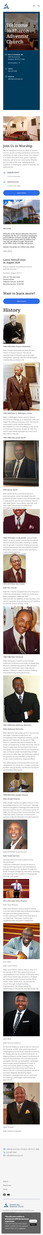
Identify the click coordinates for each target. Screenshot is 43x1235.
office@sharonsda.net (15, 79)
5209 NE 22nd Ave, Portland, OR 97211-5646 (22, 1149)
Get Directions (13, 63)
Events (5, 1181)
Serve (5, 1189)
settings (22, 1228)
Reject (33, 1224)
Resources (7, 1185)
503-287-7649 (12, 71)
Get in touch (21, 301)
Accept (33, 1221)
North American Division (22, 1210)
